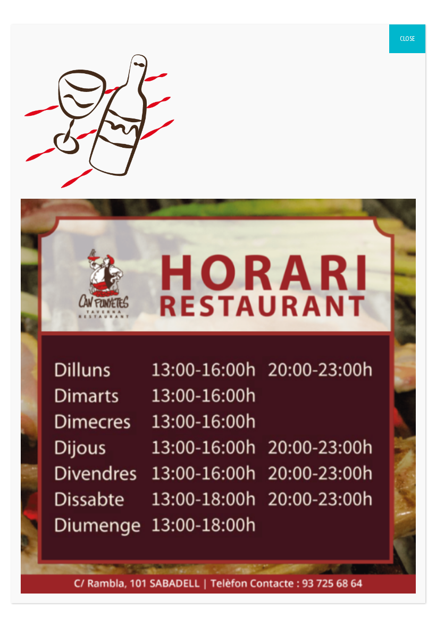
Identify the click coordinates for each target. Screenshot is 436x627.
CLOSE (407, 39)
